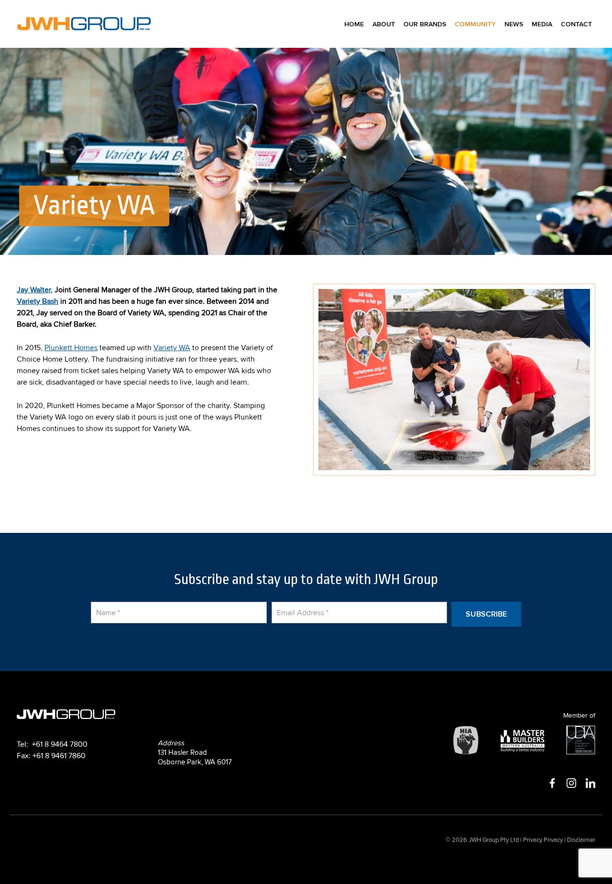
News (513, 24)
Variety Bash (37, 301)
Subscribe (486, 613)
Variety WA (171, 347)
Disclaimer (581, 839)
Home (354, 24)
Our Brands (425, 24)
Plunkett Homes (71, 347)
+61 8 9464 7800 (59, 744)
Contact (576, 24)
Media (542, 24)
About (383, 24)
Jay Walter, (35, 289)
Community (475, 24)
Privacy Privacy (543, 839)
